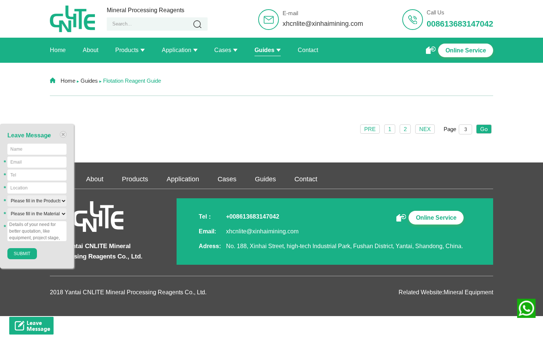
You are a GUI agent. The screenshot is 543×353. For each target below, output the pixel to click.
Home (58, 50)
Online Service (465, 50)
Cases (222, 50)
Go (484, 129)
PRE (370, 129)
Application (176, 50)
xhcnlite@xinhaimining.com (323, 23)
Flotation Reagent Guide (132, 81)
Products (127, 50)
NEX (425, 129)
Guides (264, 50)
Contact (308, 50)
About (90, 50)
